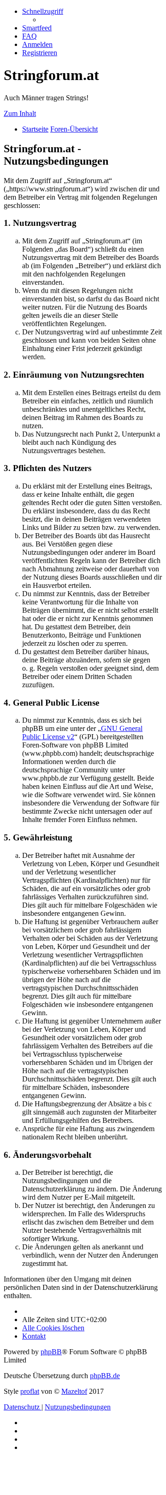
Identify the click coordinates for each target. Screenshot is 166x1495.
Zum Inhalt (20, 113)
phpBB (51, 1352)
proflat (29, 1391)
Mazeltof (74, 1391)
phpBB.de (105, 1376)
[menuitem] (37, 28)
